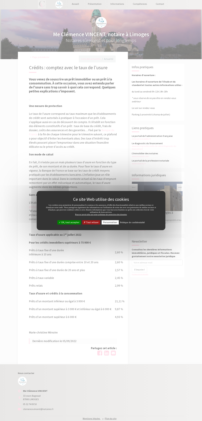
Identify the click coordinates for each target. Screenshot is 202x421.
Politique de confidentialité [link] (132, 222)
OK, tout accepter (70, 222)
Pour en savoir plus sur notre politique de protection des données (101, 214)
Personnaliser (110, 222)
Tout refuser (92, 222)
